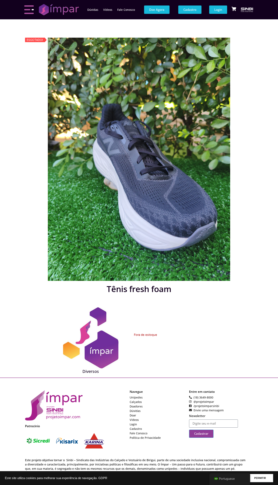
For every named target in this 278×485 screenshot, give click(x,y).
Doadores (136, 406)
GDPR (102, 478)
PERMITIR (260, 478)
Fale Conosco (126, 10)
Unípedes (136, 397)
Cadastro (136, 429)
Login (133, 424)
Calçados (136, 402)
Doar (133, 415)
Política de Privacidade (145, 438)
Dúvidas (92, 10)
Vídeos (107, 10)
